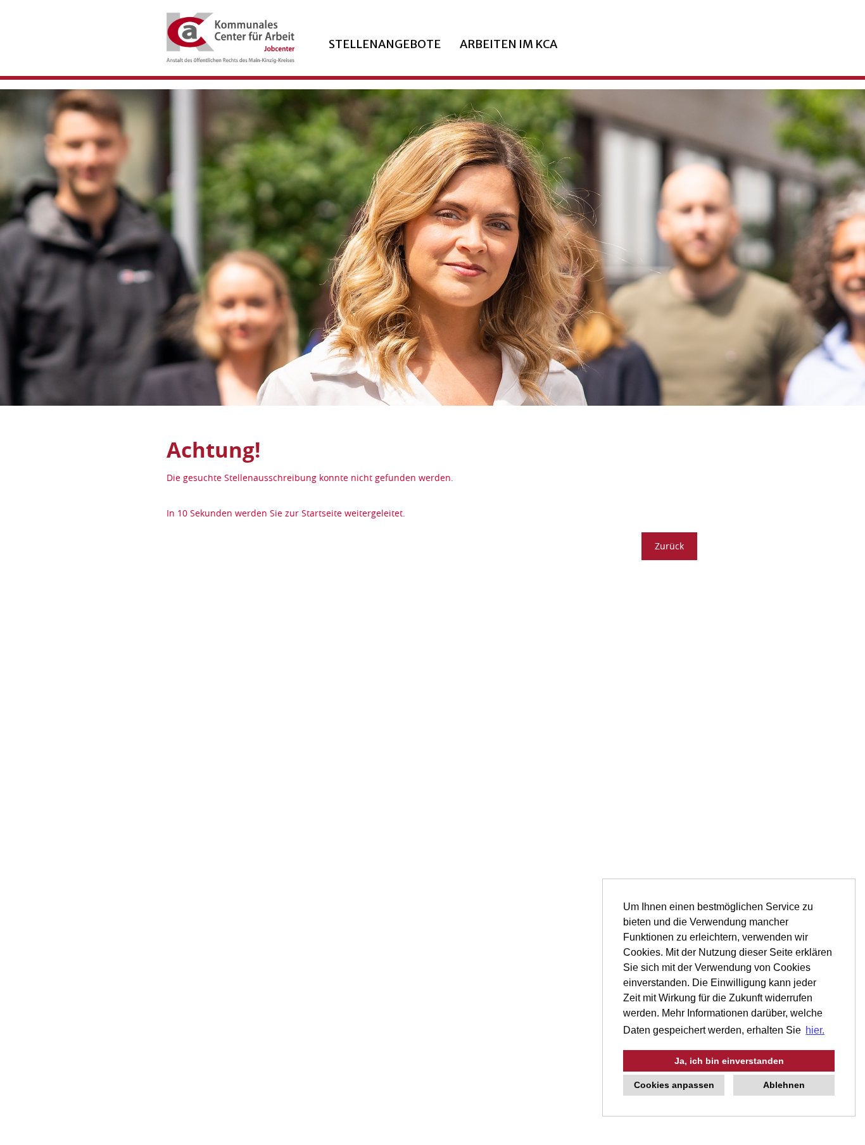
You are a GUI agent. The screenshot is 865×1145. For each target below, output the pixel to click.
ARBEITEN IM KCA (508, 44)
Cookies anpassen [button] (674, 1085)
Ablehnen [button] (784, 1085)
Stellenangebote (385, 44)
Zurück (669, 546)
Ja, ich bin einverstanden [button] (729, 1061)
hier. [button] (814, 1030)
